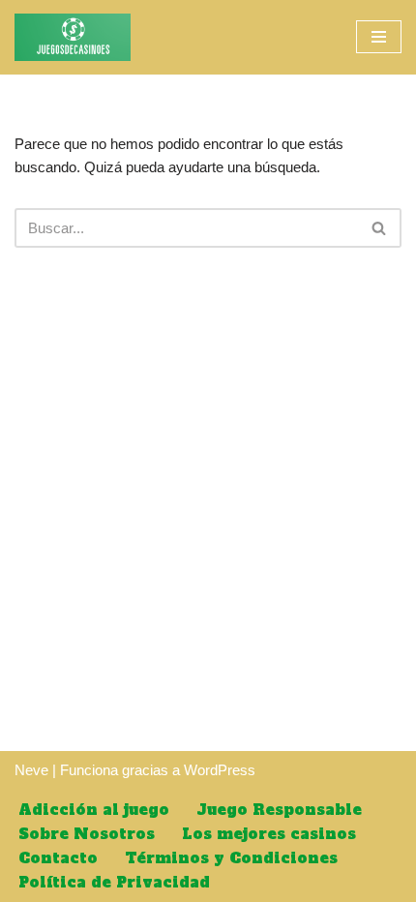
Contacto (58, 858)
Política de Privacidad (114, 882)
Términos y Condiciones (231, 858)
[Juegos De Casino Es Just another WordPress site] (73, 37)
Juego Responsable (279, 809)
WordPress (219, 770)
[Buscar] (379, 228)
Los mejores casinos (269, 834)
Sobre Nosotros (86, 834)
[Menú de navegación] (378, 36)
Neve (31, 770)
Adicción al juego (93, 809)
